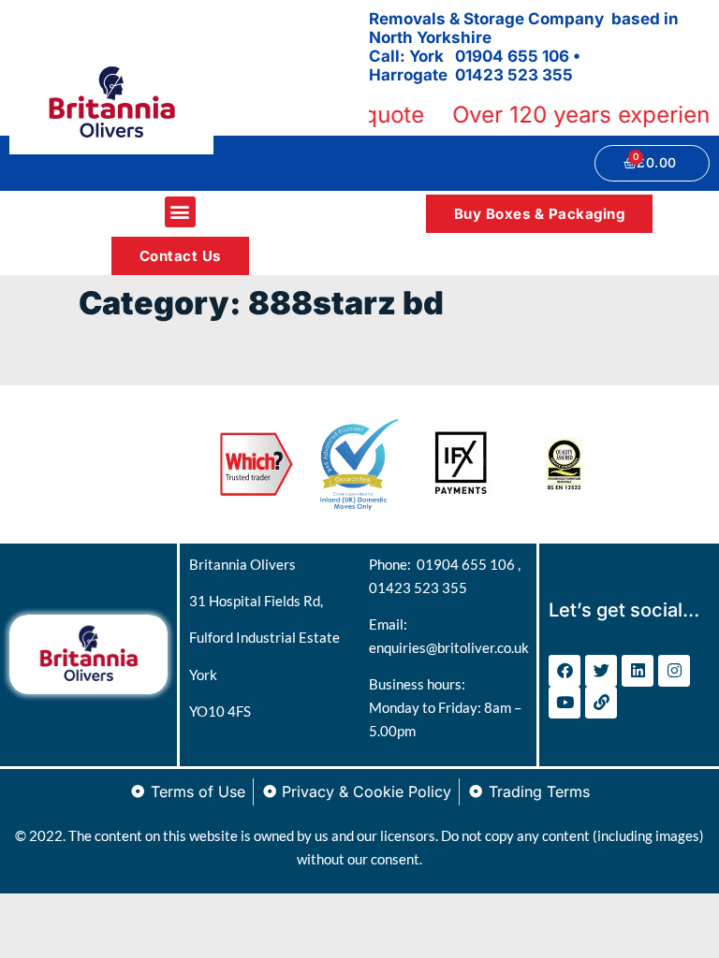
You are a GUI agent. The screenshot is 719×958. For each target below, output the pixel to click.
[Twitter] (601, 671)
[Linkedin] (637, 671)
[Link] (601, 702)
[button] (180, 211)
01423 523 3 (503, 74)
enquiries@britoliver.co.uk (449, 647)
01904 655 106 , (469, 564)
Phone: (393, 564)
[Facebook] (564, 671)
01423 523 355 (418, 587)
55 (562, 74)
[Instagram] (674, 671)
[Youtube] (564, 702)
